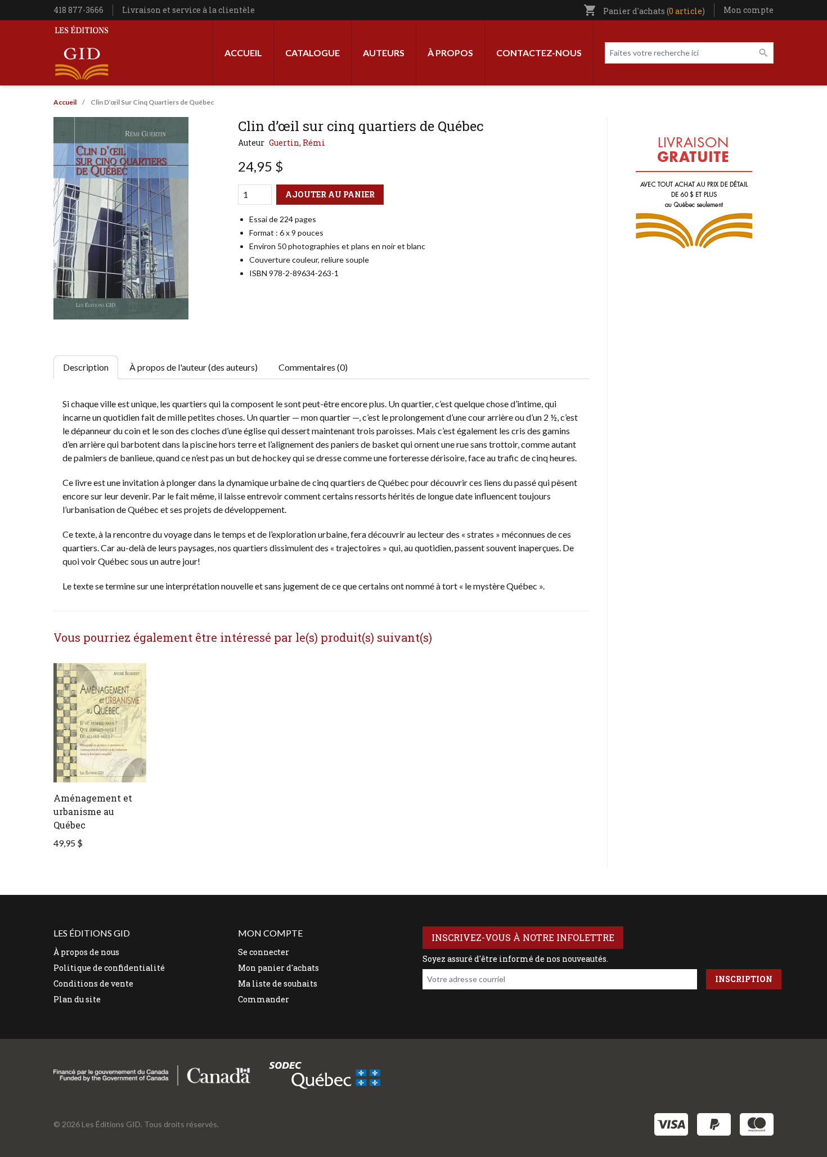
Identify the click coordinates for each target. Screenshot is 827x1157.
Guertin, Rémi (297, 142)
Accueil (243, 52)
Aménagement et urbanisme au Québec (92, 811)
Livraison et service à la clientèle (188, 9)
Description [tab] (86, 367)
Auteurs (383, 52)
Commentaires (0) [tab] (313, 367)
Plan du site (77, 999)
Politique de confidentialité (109, 967)
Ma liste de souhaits (277, 983)
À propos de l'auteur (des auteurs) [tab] (193, 367)
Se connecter (263, 952)
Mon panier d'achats (278, 967)
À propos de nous (86, 952)
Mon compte (748, 9)
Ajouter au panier (330, 194)
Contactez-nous (539, 52)
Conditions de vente (93, 983)
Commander (263, 999)
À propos (450, 52)
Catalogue (312, 52)
